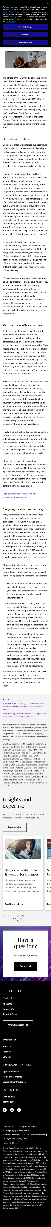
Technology (8, 1102)
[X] (12, 1110)
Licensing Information (26, 1127)
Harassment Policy (10, 1143)
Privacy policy (8, 1131)
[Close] (48, 4)
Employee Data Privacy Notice (15, 1139)
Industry (7, 1046)
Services (7, 1057)
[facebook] (5, 1110)
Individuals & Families (17, 1065)
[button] (6, 918)
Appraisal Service (11, 1072)
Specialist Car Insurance (14, 1082)
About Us (7, 1004)
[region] (25, 23)
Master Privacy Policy (11, 12)
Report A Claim (10, 1014)
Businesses (10, 1040)
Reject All (25, 35)
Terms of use (8, 1127)
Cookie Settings (25, 27)
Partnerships (11, 1090)
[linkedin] (19, 1110)
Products (7, 1052)
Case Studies (9, 1097)
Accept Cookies (25, 42)
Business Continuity (11, 1135)
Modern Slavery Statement (34, 1135)
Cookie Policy (23, 1131)
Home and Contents (12, 1077)
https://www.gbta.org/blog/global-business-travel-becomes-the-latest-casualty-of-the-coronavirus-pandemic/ (23, 707)
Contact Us (8, 1009)
